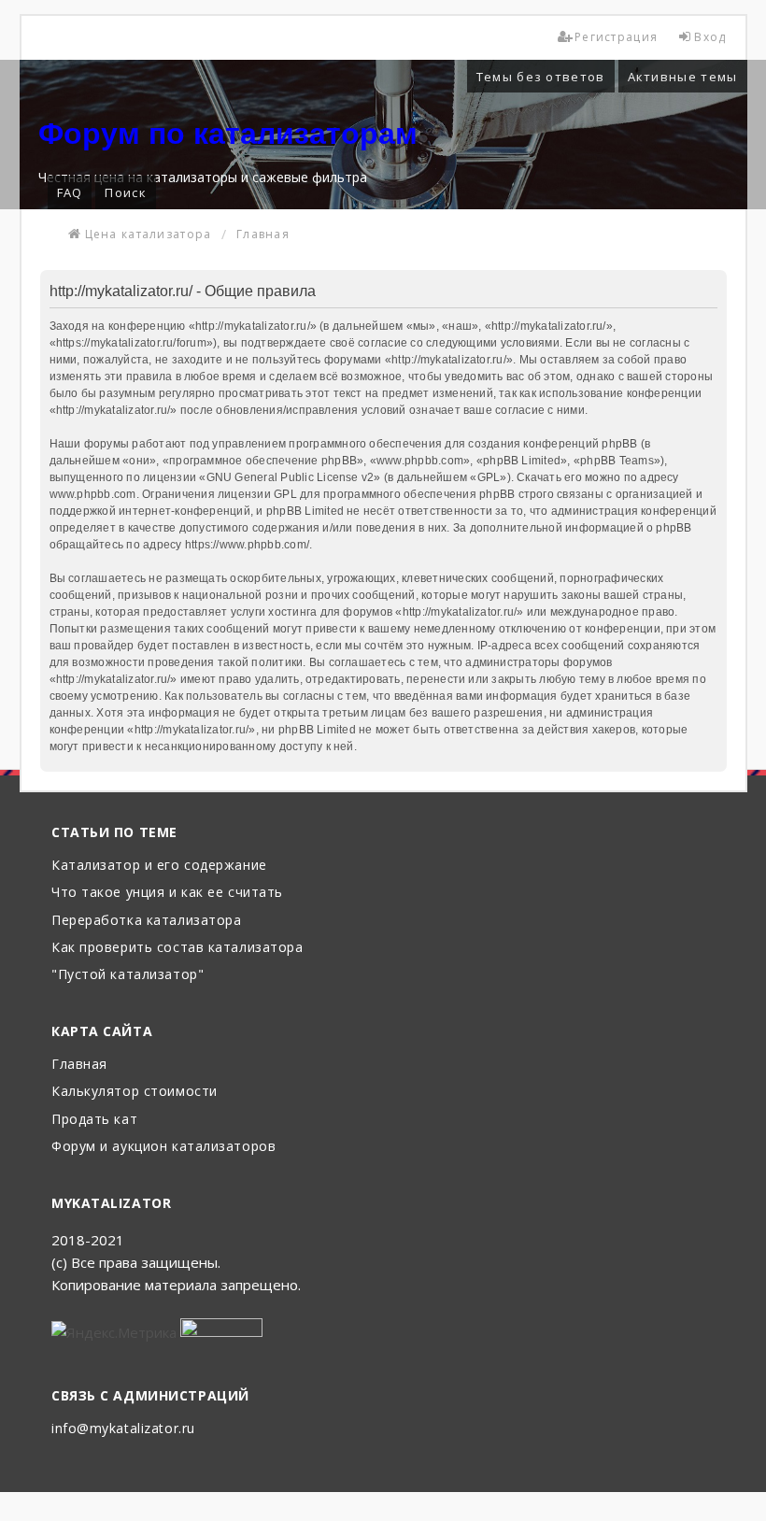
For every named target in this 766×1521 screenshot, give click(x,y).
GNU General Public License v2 (290, 477)
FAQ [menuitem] (70, 192)
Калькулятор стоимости (134, 1092)
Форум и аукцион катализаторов (163, 1147)
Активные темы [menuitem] (683, 76)
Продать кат (94, 1120)
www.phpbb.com (93, 494)
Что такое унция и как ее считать (167, 893)
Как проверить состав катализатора (177, 948)
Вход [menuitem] (710, 37)
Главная (79, 1065)
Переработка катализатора (146, 921)
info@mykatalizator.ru (123, 1429)
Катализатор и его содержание (159, 866)
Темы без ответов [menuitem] (540, 76)
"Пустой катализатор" (127, 975)
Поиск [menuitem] (126, 192)
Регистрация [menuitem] (616, 37)
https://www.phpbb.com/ (247, 544)
